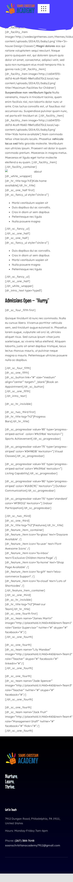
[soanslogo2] (20, 4)
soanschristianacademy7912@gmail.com (32, 845)
